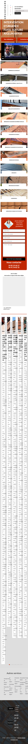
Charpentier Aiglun (20, 678)
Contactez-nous (14, 739)
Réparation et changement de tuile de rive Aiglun (7, 686)
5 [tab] (15, 664)
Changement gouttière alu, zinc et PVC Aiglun (20, 688)
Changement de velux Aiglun (25, 680)
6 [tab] (17, 664)
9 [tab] (21, 664)
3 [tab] (12, 664)
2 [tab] (10, 664)
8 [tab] (20, 664)
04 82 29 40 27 (5, 5)
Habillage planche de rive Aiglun (25, 690)
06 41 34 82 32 (5, 14)
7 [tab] (18, 664)
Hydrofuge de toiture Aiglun (9, 687)
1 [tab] (9, 664)
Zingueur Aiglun (9, 693)
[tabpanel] (14, 477)
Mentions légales (21, 738)
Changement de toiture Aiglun (4, 681)
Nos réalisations (8, 39)
